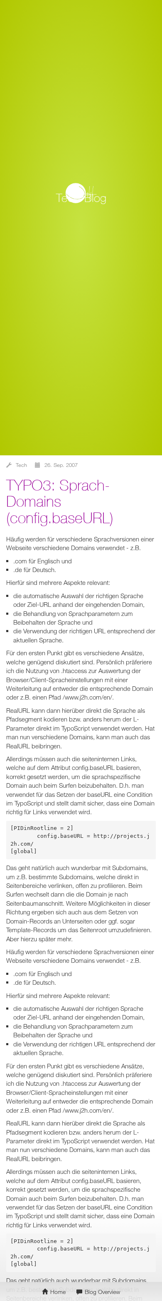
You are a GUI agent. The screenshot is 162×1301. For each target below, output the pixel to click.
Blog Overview (101, 1291)
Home (57, 1291)
